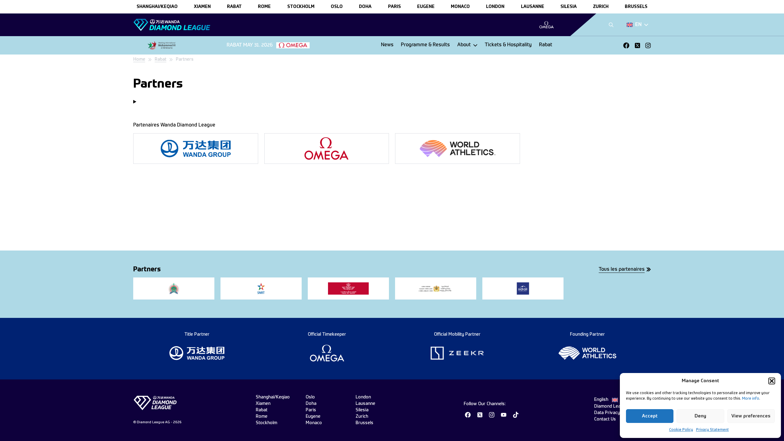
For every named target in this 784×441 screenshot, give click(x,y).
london (495, 7)
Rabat (545, 45)
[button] (772, 381)
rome (264, 7)
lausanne (532, 7)
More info (750, 399)
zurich (601, 7)
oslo (337, 7)
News (387, 45)
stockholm (301, 7)
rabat (234, 7)
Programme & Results (425, 45)
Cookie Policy (681, 430)
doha (365, 7)
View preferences (751, 416)
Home (139, 59)
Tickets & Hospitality (508, 45)
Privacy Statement (712, 430)
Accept (650, 416)
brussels (636, 7)
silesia (568, 7)
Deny (700, 416)
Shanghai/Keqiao (157, 7)
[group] (546, 25)
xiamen (202, 7)
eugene (426, 7)
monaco (460, 7)
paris (394, 7)
